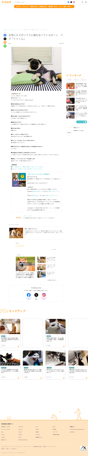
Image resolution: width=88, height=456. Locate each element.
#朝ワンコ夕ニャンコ (51, 195)
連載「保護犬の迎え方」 (31, 229)
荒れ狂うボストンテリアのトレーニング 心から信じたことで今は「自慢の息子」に (55, 371)
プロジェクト (25, 6)
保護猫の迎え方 (43, 6)
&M (2, 429)
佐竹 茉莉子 (4, 367)
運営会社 (3, 448)
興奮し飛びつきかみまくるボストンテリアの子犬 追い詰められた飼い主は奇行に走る (78, 371)
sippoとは (18, 6)
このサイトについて (5, 446)
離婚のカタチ (3, 439)
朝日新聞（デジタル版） (5, 426)
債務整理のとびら (39, 437)
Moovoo (3, 434)
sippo (37, 426)
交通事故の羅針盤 (56, 434)
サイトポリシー (19, 446)
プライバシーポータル (52, 446)
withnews (3, 437)
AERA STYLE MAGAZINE (22, 439)
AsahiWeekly (72, 432)
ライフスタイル (12, 29)
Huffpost (20, 432)
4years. (54, 426)
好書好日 (37, 432)
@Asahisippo (34, 195)
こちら (50, 208)
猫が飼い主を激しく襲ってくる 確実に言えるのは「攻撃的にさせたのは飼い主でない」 (32, 371)
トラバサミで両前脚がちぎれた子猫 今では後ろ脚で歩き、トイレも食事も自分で (10, 371)
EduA (2, 432)
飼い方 (55, 6)
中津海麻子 (49, 367)
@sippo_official (37, 191)
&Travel (8, 429)
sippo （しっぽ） (27, 216)
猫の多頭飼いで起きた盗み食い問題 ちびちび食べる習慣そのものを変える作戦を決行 (10, 339)
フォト (19, 29)
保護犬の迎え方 (34, 6)
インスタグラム (19, 245)
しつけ (60, 6)
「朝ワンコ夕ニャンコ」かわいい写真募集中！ (38, 174)
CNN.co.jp (20, 429)
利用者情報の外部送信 (37, 446)
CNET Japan (20, 426)
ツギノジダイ (55, 432)
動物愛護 (50, 6)
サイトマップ (12, 446)
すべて (69, 80)
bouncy (19, 437)
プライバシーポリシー (28, 446)
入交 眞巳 (26, 367)
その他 (68, 6)
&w (4, 429)
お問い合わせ (14, 448)
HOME (5, 29)
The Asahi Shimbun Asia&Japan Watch (77, 429)
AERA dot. (20, 434)
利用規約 (44, 446)
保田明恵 (48, 336)
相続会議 (54, 429)
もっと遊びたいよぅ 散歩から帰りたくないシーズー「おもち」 (28, 167)
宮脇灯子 (3, 336)
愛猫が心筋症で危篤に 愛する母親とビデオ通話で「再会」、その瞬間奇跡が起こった (55, 339)
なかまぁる (38, 434)
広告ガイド (8, 448)
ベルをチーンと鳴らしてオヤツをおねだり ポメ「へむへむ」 (27, 169)
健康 (64, 6)
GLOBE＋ (37, 429)
